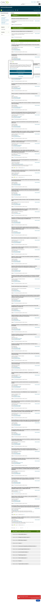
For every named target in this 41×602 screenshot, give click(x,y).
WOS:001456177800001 (17, 252)
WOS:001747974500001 (17, 117)
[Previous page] (25, 43)
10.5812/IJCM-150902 (16, 290)
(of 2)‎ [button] (24, 167)
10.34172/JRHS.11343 (16, 135)
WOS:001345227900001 (17, 204)
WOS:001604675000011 (17, 425)
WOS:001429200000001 (17, 444)
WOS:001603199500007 (17, 136)
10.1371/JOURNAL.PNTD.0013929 (17, 78)
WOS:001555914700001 (17, 406)
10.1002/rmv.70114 (15, 174)
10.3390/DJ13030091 (15, 319)
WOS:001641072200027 (17, 339)
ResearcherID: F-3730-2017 (5, 19)
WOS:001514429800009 (17, 310)
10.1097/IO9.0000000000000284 (17, 241)
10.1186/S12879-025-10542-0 (17, 300)
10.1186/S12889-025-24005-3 (17, 194)
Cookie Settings (20, 76)
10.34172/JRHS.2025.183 (16, 357)
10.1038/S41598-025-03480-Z (17, 482)
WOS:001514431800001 (17, 329)
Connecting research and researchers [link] (6, 4)
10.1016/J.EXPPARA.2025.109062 (17, 376)
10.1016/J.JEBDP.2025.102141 (17, 472)
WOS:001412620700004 (17, 301)
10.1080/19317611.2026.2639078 (17, 116)
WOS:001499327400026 (17, 483)
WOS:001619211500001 (17, 271)
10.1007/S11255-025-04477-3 (17, 251)
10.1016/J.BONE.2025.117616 (17, 232)
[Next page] (27, 43)
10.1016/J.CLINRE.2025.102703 (17, 386)
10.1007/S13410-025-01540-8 (17, 405)
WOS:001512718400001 (17, 396)
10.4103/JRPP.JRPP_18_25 (16, 280)
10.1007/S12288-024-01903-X (17, 203)
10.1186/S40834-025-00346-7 (17, 443)
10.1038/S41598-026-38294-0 (17, 58)
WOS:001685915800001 (17, 79)
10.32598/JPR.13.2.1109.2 (16, 395)
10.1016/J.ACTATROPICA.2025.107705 (18, 462)
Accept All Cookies (21, 73)
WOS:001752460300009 (17, 155)
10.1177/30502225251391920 (17, 270)
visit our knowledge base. (36, 597)
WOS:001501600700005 (17, 242)
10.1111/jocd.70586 (15, 510)
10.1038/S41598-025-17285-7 (17, 260)
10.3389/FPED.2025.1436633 (16, 500)
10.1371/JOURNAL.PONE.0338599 (17, 338)
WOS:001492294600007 (17, 222)
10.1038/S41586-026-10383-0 (17, 97)
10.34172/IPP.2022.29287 (16, 367)
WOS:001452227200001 (17, 320)
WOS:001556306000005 (17, 261)
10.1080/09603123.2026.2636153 (17, 145)
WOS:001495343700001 (17, 501)
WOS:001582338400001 (17, 88)
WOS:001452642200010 (17, 434)
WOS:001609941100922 (17, 213)
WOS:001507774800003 (17, 281)
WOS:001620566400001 (17, 377)
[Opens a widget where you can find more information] (38, 601)
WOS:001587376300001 (17, 415)
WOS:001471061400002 (17, 184)
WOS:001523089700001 (17, 463)
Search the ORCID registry (23, 4)
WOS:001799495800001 (17, 98)
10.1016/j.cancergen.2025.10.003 (17, 521)
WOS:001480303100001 (17, 473)
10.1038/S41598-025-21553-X (17, 424)
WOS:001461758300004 (17, 358)
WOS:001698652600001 (17, 107)
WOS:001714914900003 (17, 59)
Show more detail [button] (37, 20)
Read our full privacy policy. (13, 68)
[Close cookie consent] (32, 61)
